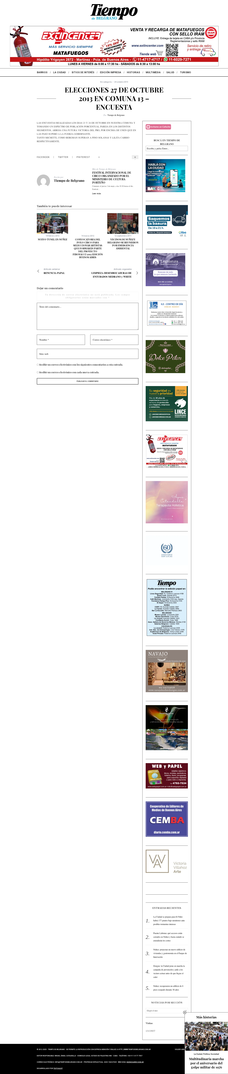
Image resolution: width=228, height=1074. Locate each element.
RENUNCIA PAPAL (54, 271)
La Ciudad (198, 1054)
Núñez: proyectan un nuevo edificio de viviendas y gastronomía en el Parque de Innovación (170, 953)
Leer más (96, 193)
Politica (206, 1054)
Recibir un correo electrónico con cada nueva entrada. (69, 372)
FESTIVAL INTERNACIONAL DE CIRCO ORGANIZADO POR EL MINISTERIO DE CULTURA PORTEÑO (111, 177)
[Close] (184, 1012)
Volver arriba (181, 1049)
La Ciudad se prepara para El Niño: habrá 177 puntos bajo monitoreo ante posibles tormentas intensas (169, 920)
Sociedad (215, 1054)
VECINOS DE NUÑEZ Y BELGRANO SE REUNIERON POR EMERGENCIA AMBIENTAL (122, 244)
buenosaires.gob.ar (135, 1062)
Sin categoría (106, 82)
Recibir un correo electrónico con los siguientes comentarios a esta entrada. (81, 364)
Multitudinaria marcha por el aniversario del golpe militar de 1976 (206, 1063)
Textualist (58, 1068)
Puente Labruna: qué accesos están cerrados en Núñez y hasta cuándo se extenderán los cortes (168, 937)
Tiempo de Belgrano (116, 115)
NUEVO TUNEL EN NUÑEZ (52, 239)
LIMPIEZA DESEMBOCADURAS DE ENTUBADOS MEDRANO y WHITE (111, 273)
